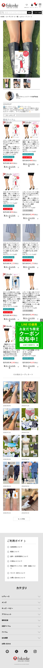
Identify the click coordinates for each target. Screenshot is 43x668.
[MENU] (40, 4)
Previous (6, 49)
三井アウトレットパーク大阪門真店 (27, 96)
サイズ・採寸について (17, 573)
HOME (2, 17)
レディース (6, 596)
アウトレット (6, 614)
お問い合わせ (6, 644)
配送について (14, 551)
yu (17, 94)
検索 (29, 13)
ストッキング (10, 115)
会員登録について (16, 547)
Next (37, 49)
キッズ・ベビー (7, 608)
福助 (17, 95)
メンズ (4, 602)
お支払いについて (16, 561)
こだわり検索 (37, 13)
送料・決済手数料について (19, 556)
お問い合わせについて (17, 578)
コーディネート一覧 (12, 17)
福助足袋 (5, 620)
